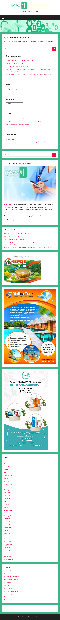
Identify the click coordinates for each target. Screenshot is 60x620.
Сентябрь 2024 (8, 516)
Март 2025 (7, 501)
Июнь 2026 (7, 464)
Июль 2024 (7, 521)
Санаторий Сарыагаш (20, 121)
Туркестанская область (46, 121)
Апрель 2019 (7, 556)
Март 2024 (7, 530)
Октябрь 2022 (8, 542)
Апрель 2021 (7, 547)
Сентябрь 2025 (8, 490)
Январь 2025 (7, 507)
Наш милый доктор (10, 582)
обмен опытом (22, 124)
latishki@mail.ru (13, 220)
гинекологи (8, 124)
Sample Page (10, 139)
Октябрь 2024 (8, 513)
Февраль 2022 (8, 545)
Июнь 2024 (7, 524)
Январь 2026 (7, 478)
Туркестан (35, 121)
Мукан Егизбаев (12, 121)
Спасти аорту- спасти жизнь (14, 63)
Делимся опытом (9, 574)
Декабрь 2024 (8, 510)
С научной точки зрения (11, 591)
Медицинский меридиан (11, 579)
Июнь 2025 (7, 495)
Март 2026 (7, 472)
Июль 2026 (7, 461)
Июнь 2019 (7, 553)
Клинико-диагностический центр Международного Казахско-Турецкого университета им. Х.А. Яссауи (27, 118)
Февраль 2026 (8, 475)
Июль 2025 (7, 493)
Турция (52, 121)
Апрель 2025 (8, 498)
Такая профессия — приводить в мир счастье (20, 60)
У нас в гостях (8, 597)
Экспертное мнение (10, 600)
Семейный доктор (9, 594)
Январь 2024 (7, 533)
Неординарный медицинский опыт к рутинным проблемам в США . (27, 142)
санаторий (27, 124)
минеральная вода (14, 124)
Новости (6, 585)
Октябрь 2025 (8, 487)
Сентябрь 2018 (8, 559)
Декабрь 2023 (8, 536)
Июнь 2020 (7, 550)
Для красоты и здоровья (11, 576)
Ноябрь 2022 (8, 539)
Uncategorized (8, 571)
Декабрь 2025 (8, 481)
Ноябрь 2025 (8, 484)
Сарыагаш (27, 121)
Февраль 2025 (8, 504)
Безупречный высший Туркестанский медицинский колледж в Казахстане (29, 74)
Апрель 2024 (8, 527)
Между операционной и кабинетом (17, 66)
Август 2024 (7, 519)
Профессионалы (9, 588)
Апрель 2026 (8, 469)
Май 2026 (7, 467)
